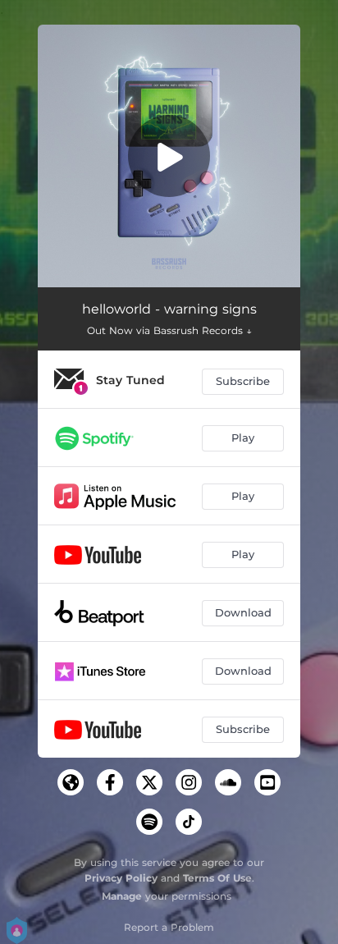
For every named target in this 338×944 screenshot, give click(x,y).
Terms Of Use (217, 878)
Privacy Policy (121, 878)
